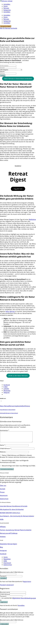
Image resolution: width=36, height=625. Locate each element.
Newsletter (7, 559)
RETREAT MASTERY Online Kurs (10, 513)
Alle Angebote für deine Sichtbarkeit (12, 509)
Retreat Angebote (15, 406)
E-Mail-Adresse (5, 448)
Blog (1, 547)
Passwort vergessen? (7, 585)
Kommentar (4, 430)
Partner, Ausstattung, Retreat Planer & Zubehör (15, 530)
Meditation (32, 219)
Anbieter (3, 537)
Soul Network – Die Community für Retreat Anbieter (17, 516)
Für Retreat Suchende (10, 28)
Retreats (6, 8)
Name (2, 445)
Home (5, 6)
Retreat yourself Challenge (8, 533)
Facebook (3, 554)
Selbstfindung (25, 406)
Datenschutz (4, 499)
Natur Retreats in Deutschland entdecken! (18, 79)
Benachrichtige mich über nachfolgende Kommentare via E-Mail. (14, 461)
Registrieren (27, 581)
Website (2, 452)
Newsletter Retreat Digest (8, 544)
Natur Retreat (10, 311)
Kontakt (2, 489)
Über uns (3, 485)
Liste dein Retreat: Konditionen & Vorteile (13, 506)
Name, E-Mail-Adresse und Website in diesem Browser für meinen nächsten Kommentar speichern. (17, 456)
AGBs (1, 519)
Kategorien (7, 10)
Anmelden (21, 605)
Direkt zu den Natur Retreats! (18, 376)
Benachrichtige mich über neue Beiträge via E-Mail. (18, 466)
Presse (2, 492)
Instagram (3, 550)
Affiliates (3, 527)
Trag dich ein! (18, 189)
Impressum (4, 495)
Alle (1, 28)
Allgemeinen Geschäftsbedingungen (24, 598)
